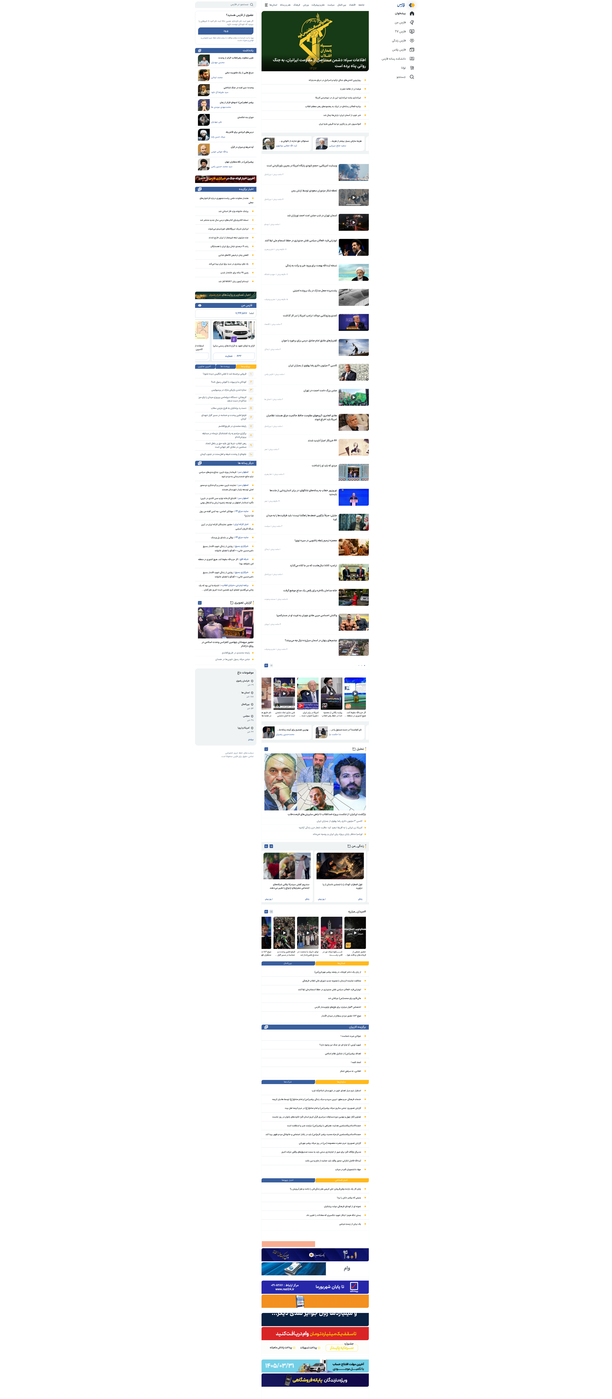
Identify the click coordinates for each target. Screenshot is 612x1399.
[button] (364, 665)
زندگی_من (358, 846)
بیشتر (251, 739)
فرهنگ (296, 5)
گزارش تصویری (243, 603)
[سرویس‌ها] (266, 5)
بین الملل (341, 5)
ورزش (306, 5)
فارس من (246, 305)
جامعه (361, 5)
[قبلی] (271, 665)
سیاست (331, 5)
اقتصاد (352, 5)
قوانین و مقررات (247, 40)
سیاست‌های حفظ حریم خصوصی (213, 38)
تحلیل (360, 749)
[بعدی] (266, 665)
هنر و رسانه (285, 5)
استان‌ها (273, 5)
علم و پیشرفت (318, 5)
